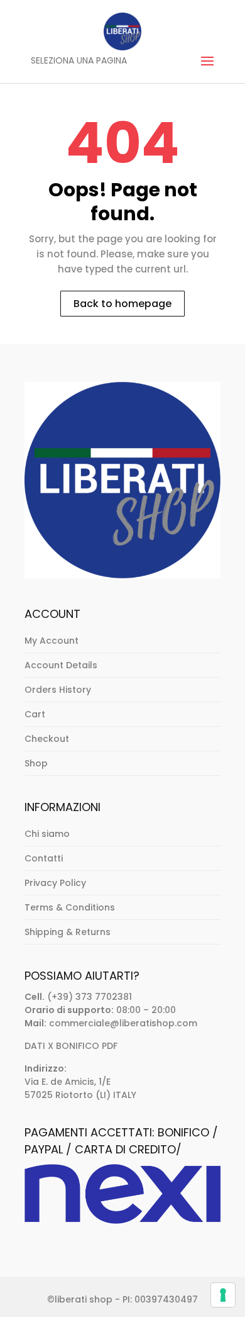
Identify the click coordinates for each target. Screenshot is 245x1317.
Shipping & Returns (67, 932)
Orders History (57, 689)
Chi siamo (47, 833)
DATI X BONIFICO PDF (70, 1046)
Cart (34, 714)
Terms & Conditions (69, 907)
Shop (36, 763)
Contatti (43, 858)
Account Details (60, 665)
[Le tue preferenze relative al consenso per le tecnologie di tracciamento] (223, 1295)
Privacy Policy (55, 883)
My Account (51, 640)
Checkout (46, 738)
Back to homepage (123, 303)
